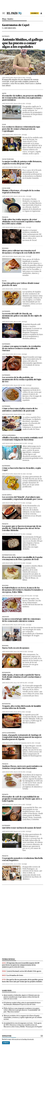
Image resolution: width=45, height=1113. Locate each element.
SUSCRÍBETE (34, 13)
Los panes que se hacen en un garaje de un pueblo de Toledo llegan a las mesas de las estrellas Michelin (21, 528)
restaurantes (6, 703)
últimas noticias (8, 959)
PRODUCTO (5, 217)
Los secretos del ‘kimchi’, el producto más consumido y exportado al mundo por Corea (22, 498)
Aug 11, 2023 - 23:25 (24, 804)
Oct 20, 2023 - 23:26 (25, 534)
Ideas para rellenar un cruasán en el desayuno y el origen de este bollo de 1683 (21, 252)
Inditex (4, 93)
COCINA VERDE (6, 188)
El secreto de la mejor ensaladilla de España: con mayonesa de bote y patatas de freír (22, 558)
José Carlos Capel (7, 77)
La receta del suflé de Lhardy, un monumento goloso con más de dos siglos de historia (22, 316)
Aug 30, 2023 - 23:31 (33, 743)
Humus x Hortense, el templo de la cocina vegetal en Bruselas (21, 192)
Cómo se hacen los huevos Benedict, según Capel (21, 469)
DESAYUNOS (5, 248)
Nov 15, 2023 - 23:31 (26, 443)
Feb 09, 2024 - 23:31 (20, 134)
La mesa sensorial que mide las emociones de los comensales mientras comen (21, 620)
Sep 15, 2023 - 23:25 (26, 651)
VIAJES (4, 124)
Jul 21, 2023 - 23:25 (24, 831)
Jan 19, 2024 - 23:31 (24, 227)
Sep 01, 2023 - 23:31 (24, 712)
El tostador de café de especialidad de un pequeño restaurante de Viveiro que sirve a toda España (22, 799)
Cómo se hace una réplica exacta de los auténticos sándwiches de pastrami (20, 410)
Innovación (5, 616)
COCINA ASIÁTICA (7, 495)
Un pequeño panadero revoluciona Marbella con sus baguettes (22, 859)
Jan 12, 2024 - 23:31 (24, 256)
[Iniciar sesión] (41, 13)
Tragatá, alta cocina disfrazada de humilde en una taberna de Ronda (21, 707)
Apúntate (6, 1042)
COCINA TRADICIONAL (8, 159)
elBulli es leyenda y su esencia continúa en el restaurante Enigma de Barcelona (22, 439)
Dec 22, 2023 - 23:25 (20, 321)
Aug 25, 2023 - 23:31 (24, 772)
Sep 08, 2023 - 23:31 (26, 682)
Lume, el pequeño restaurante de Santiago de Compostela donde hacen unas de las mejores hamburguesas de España (22, 737)
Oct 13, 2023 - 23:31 (24, 563)
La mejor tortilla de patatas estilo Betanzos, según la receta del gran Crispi (22, 163)
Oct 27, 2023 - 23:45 (24, 503)
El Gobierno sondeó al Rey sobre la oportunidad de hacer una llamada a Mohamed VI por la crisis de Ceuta (22, 1003)
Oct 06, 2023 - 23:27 (31, 595)
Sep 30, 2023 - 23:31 (24, 624)
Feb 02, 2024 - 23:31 (20, 167)
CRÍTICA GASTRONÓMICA (9, 435)
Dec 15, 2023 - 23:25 (20, 354)
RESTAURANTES (6, 672)
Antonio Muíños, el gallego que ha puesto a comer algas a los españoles (22, 43)
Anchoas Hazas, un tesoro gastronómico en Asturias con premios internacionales (22, 767)
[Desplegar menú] (3, 13)
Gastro (10, 19)
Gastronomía (6, 344)
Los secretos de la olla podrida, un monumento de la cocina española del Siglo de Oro (21, 380)
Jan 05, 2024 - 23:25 (20, 289)
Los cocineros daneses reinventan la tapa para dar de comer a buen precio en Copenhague (21, 129)
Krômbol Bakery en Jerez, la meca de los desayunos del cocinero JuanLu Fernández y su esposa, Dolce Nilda (22, 590)
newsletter (6, 1036)
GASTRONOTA (5, 36)
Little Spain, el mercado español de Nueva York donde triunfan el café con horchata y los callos (21, 677)
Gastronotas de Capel (15, 25)
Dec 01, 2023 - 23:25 (24, 414)
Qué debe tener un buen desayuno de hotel (21, 828)
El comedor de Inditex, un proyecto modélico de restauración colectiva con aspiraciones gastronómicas (22, 98)
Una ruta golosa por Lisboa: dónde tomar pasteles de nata (20, 284)
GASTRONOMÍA (6, 311)
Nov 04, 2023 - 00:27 (25, 474)
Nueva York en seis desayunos (15, 648)
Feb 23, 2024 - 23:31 (24, 77)
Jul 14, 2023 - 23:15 (20, 864)
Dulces (4, 281)
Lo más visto (7, 990)
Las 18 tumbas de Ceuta (15, 975)
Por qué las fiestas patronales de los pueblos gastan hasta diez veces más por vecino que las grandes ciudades (22, 981)
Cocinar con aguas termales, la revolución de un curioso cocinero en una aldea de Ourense (21, 349)
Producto (5, 856)
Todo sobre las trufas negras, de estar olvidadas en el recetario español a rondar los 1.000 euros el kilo (21, 222)
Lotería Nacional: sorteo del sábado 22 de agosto (24, 971)
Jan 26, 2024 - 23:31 (24, 196)
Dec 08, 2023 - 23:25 (24, 385)
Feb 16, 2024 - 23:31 (24, 103)
